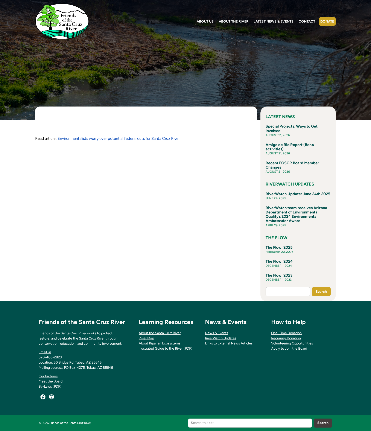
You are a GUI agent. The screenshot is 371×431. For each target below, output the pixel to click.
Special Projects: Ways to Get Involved (292, 128)
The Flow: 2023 (279, 275)
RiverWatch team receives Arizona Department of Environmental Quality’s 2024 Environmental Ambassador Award (296, 214)
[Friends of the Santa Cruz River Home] (62, 21)
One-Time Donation (286, 333)
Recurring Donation (286, 338)
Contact (307, 21)
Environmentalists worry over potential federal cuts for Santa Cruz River (119, 138)
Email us (45, 352)
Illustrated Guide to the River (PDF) (165, 348)
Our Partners (48, 376)
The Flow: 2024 (279, 261)
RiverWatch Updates (220, 338)
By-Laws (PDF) (50, 386)
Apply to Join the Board (289, 348)
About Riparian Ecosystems (159, 343)
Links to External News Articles (228, 343)
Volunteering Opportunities (292, 343)
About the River (233, 21)
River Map (146, 338)
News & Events (216, 333)
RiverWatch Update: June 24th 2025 (298, 194)
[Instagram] (51, 397)
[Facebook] (43, 397)
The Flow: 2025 (279, 247)
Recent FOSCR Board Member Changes (292, 165)
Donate (327, 21)
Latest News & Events (273, 21)
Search (321, 291)
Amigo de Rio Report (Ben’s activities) (290, 147)
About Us (205, 21)
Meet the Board (50, 381)
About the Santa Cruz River (160, 333)
